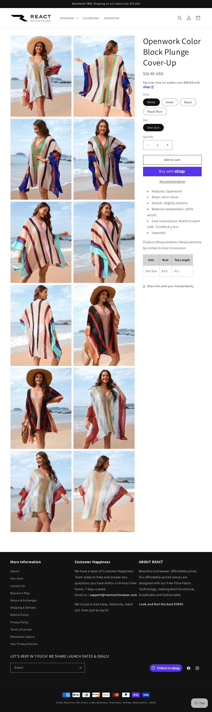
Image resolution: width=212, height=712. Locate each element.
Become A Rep (19, 593)
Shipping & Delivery (23, 607)
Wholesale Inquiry (22, 637)
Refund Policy (19, 615)
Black (188, 102)
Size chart (16, 578)
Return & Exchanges (23, 600)
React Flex (69, 702)
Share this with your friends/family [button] (170, 286)
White (151, 102)
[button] (69, 18)
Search (14, 571)
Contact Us (17, 586)
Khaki (170, 102)
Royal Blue (155, 111)
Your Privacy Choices (24, 644)
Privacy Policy (19, 622)
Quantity (148, 137)
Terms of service (21, 629)
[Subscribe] (80, 668)
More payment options (172, 181)
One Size (153, 127)
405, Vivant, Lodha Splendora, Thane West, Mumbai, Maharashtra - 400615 (116, 702)
